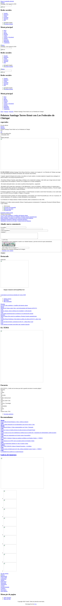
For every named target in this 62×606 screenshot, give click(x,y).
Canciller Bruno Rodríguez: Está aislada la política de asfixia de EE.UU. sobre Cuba (21, 319)
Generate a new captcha (7, 250)
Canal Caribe (4, 577)
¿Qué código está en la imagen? (10, 247)
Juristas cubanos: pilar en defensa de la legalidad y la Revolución (16, 310)
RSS (5, 20)
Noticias (6, 111)
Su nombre (3, 227)
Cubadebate (3, 579)
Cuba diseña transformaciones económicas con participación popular (17, 313)
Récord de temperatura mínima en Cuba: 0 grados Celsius (14, 443)
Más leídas (6, 300)
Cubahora (3, 588)
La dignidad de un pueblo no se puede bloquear (12, 451)
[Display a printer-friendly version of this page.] (10, 207)
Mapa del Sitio (7, 599)
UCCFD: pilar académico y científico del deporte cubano (14, 215)
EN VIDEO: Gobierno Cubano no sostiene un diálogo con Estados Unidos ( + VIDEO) (22, 438)
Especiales (6, 40)
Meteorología (4, 576)
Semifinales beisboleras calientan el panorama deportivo (14, 219)
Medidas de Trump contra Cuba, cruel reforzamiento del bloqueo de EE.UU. (19, 308)
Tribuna (2, 580)
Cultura (5, 36)
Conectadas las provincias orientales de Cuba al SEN (13, 294)
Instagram (6, 14)
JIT (1, 132)
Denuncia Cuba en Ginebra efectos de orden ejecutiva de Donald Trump (18, 430)
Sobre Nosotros (7, 597)
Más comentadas (8, 301)
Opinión (6, 38)
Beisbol (2, 126)
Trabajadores (4, 584)
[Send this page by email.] (8, 208)
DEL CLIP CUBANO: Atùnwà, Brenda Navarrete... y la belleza (16, 446)
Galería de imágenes (8, 455)
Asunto (2, 229)
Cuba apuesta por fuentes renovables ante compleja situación (15, 324)
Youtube (6, 13)
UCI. (35, 604)
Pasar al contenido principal (7, 1)
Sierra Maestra (4, 591)
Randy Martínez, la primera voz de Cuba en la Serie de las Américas (17, 218)
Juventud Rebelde (5, 587)
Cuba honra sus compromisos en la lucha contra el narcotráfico (15, 435)
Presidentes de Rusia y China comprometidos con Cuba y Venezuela (17, 427)
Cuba (5, 31)
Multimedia (6, 41)
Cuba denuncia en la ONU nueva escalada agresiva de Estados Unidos (17, 440)
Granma (2, 585)
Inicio (5, 30)
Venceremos (3, 589)
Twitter (5, 16)
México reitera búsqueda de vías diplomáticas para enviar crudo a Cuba (18, 424)
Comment (3, 232)
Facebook (6, 17)
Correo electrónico (5, 230)
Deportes (6, 34)
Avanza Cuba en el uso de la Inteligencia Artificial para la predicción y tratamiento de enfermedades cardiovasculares (28, 432)
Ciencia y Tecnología (9, 37)
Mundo (5, 33)
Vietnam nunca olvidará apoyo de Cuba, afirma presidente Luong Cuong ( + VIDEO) (21, 449)
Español (11, 24)
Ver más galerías (4, 573)
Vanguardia (3, 583)
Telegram (6, 18)
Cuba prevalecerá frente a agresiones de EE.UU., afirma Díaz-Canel (17, 321)
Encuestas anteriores (8, 414)
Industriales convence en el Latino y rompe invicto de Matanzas (16, 221)
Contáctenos (7, 42)
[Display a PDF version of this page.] (7, 210)
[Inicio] (3, 2)
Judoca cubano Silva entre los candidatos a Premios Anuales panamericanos (19, 216)
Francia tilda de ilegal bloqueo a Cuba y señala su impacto (14, 421)
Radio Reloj (3, 581)
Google (11, 212)
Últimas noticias (7, 298)
